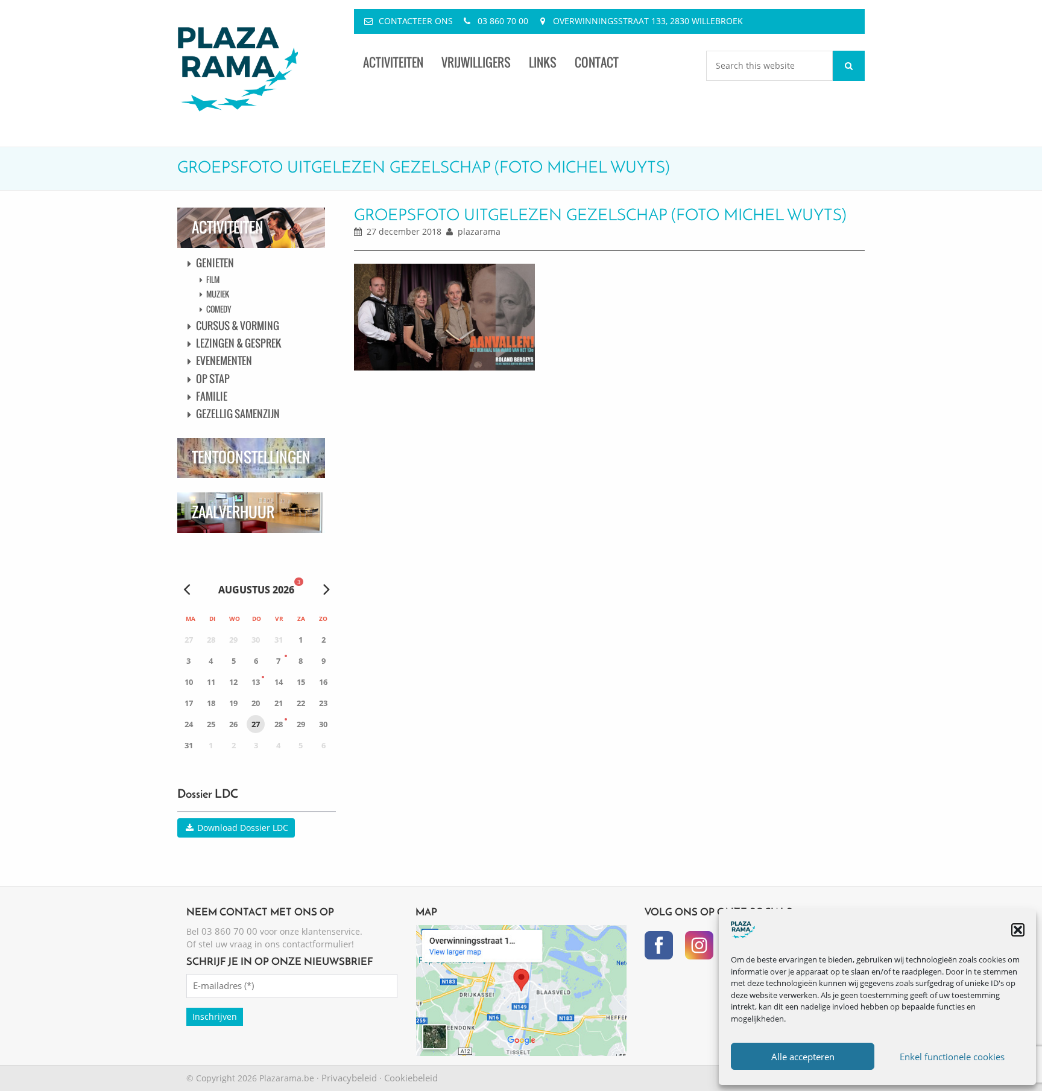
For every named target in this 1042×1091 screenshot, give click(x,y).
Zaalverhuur (233, 512)
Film (212, 279)
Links (543, 62)
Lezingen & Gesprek (238, 343)
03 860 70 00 (503, 21)
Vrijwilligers (476, 62)
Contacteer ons (416, 21)
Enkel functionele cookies (952, 1057)
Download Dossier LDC (241, 827)
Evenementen (224, 360)
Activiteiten (393, 62)
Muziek (217, 294)
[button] (1018, 930)
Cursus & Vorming (237, 325)
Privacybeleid (349, 1078)
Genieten (215, 262)
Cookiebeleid (411, 1078)
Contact (597, 62)
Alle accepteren (803, 1057)
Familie (211, 396)
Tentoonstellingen (251, 457)
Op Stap (213, 378)
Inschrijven (214, 1016)
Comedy (218, 309)
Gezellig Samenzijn (238, 413)
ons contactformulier (308, 944)
